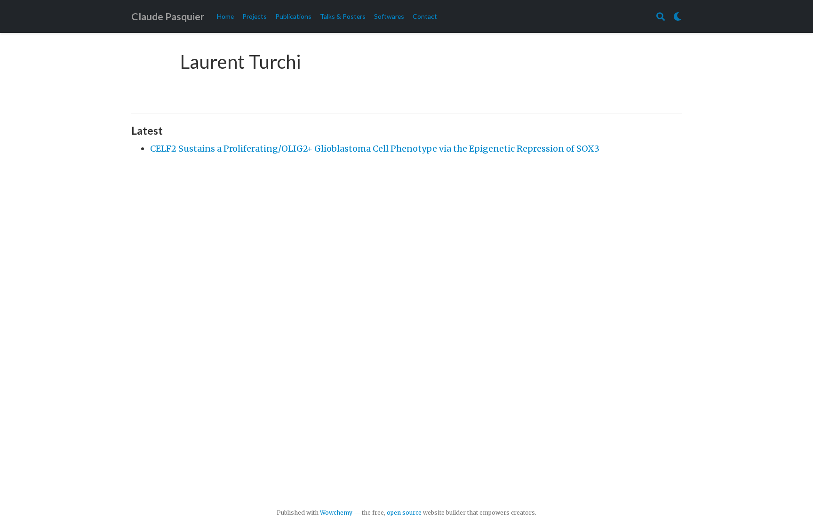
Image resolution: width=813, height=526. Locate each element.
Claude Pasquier (167, 16)
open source (404, 512)
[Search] (660, 16)
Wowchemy (336, 512)
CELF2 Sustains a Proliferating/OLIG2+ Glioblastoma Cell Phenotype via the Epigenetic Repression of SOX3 (374, 148)
